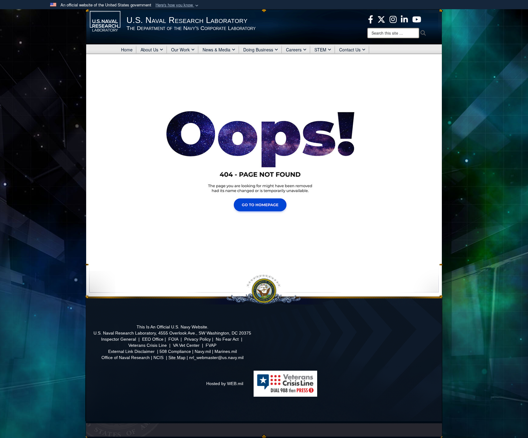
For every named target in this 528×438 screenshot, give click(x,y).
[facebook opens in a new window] (370, 19)
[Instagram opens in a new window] (393, 19)
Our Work (180, 50)
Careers (294, 50)
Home (127, 50)
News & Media (216, 50)
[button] (178, 5)
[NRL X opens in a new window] (381, 19)
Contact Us (350, 50)
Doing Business (258, 50)
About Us (149, 50)
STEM (320, 50)
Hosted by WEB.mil (224, 383)
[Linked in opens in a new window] (404, 19)
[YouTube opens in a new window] (416, 19)
